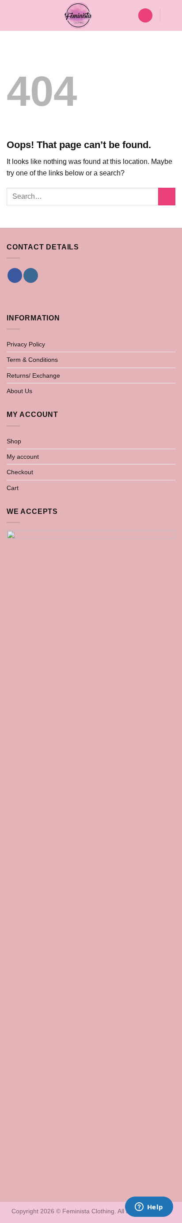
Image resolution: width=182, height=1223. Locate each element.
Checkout (20, 472)
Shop (14, 441)
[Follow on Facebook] (15, 275)
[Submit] (166, 196)
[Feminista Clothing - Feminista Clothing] (78, 15)
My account (23, 456)
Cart (13, 487)
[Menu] (12, 15)
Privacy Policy (26, 344)
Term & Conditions (32, 359)
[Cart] (171, 15)
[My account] (145, 15)
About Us (19, 390)
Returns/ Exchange (33, 375)
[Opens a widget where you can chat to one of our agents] (149, 1208)
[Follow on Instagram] (30, 275)
